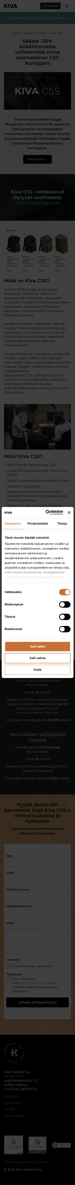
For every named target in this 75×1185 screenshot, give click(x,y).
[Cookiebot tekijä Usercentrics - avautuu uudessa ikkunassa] (47, 512)
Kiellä (37, 669)
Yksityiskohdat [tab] (37, 523)
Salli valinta (38, 658)
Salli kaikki (37, 646)
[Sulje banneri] (69, 512)
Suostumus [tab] (13, 523)
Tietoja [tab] (62, 523)
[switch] (64, 604)
